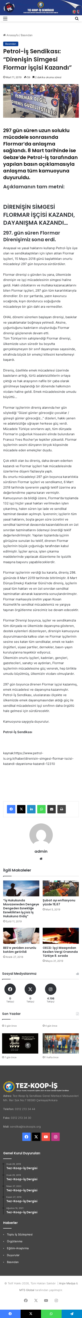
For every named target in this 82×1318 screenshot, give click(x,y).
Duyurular (13, 1255)
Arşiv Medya (67, 1283)
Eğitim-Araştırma (18, 1248)
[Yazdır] (61, 809)
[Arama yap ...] (77, 20)
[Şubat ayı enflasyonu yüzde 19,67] (61, 888)
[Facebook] (11, 809)
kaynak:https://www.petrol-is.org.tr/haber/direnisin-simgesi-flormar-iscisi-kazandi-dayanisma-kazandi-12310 (38, 758)
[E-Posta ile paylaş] (51, 809)
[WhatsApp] (41, 809)
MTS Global (26, 1290)
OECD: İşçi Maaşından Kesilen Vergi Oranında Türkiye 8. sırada (60, 952)
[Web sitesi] (41, 858)
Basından (27, 35)
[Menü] (5, 20)
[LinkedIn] (31, 809)
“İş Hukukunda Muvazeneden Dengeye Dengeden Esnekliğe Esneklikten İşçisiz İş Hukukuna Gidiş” (21, 908)
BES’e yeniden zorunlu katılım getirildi (19, 950)
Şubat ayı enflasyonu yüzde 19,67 (59, 902)
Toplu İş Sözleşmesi (20, 1234)
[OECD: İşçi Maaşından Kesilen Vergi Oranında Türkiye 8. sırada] (61, 936)
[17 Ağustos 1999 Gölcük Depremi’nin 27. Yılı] (20, 1043)
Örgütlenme (14, 1241)
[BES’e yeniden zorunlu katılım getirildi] (21, 936)
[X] (21, 809)
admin (41, 851)
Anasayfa (12, 35)
